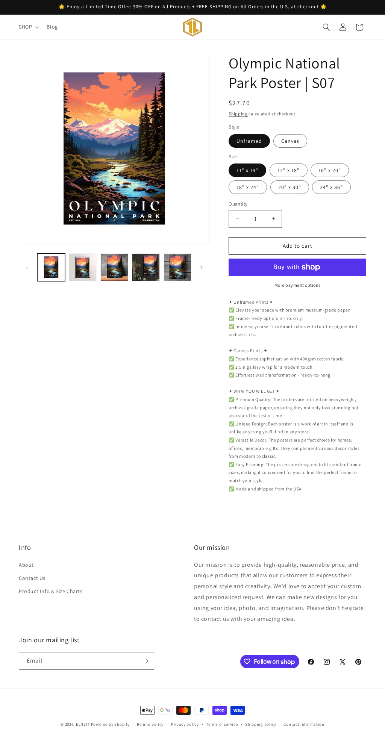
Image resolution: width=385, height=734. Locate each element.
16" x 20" (329, 170)
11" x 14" (247, 170)
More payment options (297, 285)
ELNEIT (83, 724)
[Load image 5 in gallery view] (177, 267)
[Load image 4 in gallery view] (146, 267)
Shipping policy (260, 724)
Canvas (290, 141)
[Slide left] (27, 267)
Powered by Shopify (110, 724)
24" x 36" (331, 187)
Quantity (238, 204)
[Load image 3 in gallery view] (114, 267)
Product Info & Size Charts (51, 591)
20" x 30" (289, 187)
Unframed (249, 141)
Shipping (238, 114)
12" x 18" (288, 170)
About (26, 564)
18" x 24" (247, 187)
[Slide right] (201, 267)
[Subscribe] (145, 661)
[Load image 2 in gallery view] (83, 267)
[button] (28, 27)
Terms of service (222, 724)
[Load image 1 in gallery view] (51, 267)
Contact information (303, 724)
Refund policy (150, 724)
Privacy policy (185, 724)
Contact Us (32, 578)
